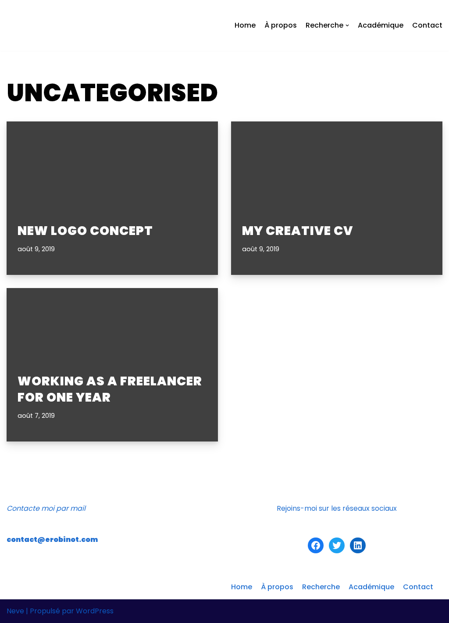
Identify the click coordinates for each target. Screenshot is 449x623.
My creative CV (297, 230)
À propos (280, 25)
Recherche (321, 587)
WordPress (95, 611)
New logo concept (85, 230)
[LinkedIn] (358, 545)
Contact (427, 25)
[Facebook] (316, 545)
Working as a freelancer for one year (110, 389)
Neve (15, 611)
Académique (380, 25)
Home (245, 25)
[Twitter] (337, 545)
